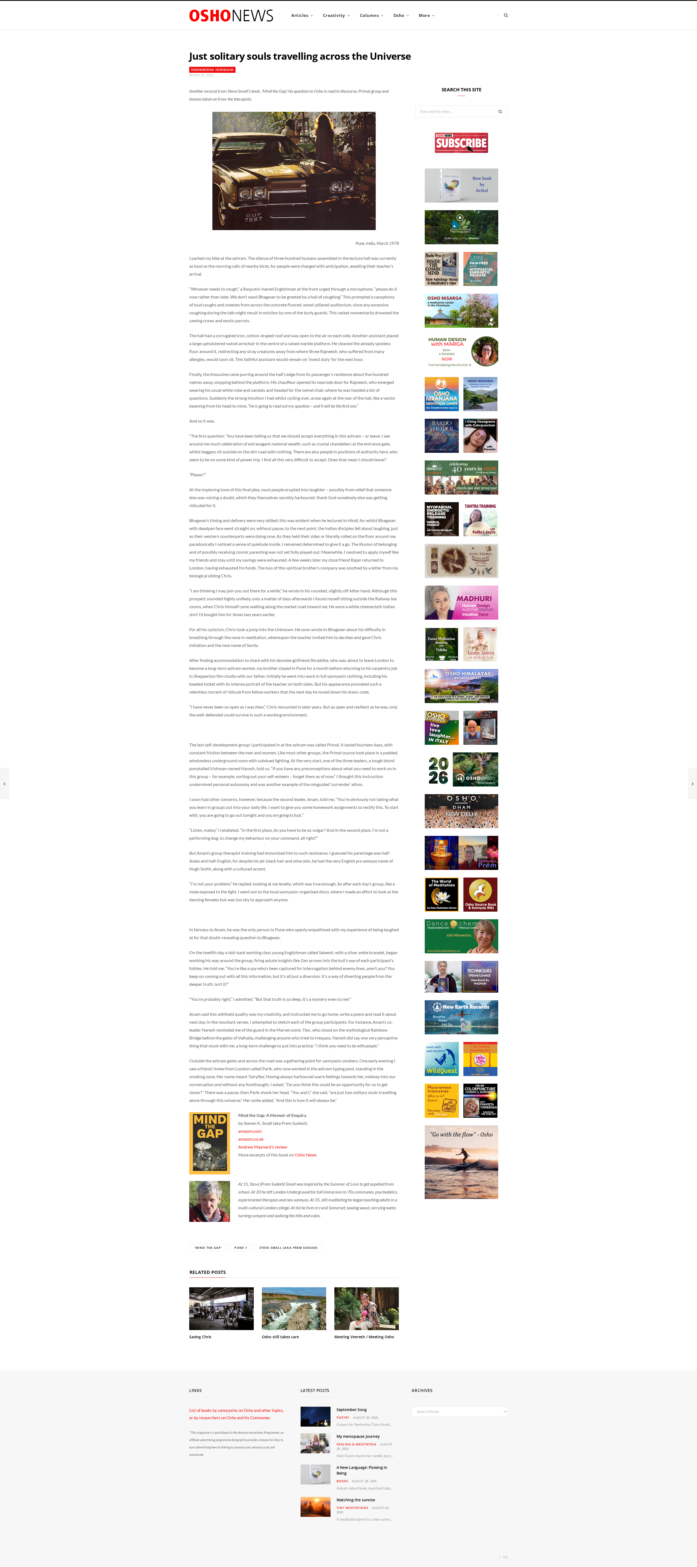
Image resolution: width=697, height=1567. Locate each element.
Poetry (343, 1417)
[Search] (503, 15)
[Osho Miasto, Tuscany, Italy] (461, 784)
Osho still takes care (280, 1336)
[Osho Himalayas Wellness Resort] (461, 701)
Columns (369, 15)
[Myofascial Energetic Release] (480, 284)
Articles (299, 15)
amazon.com (250, 1131)
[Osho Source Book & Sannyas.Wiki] (480, 910)
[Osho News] (231, 15)
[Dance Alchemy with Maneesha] (461, 951)
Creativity (334, 15)
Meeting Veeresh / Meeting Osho (364, 1336)
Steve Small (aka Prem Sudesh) (288, 1248)
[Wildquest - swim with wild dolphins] (442, 1074)
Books (342, 1481)
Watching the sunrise (356, 1499)
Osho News (306, 1154)
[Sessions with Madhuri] (461, 618)
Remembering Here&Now (212, 70)
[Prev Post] (4, 783)
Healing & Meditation (357, 1444)
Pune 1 (240, 1248)
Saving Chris (200, 1336)
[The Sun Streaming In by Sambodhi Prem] (461, 868)
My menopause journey (358, 1436)
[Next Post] (692, 783)
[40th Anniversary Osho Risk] (461, 492)
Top (505, 1557)
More (424, 15)
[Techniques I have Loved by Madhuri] (461, 991)
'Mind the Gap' (208, 1248)
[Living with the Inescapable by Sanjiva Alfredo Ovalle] (480, 743)
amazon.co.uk (251, 1138)
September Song (352, 1409)
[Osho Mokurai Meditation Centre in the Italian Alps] (480, 409)
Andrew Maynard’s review (262, 1146)
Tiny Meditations (352, 1508)
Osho (398, 15)
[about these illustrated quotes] (461, 1197)
